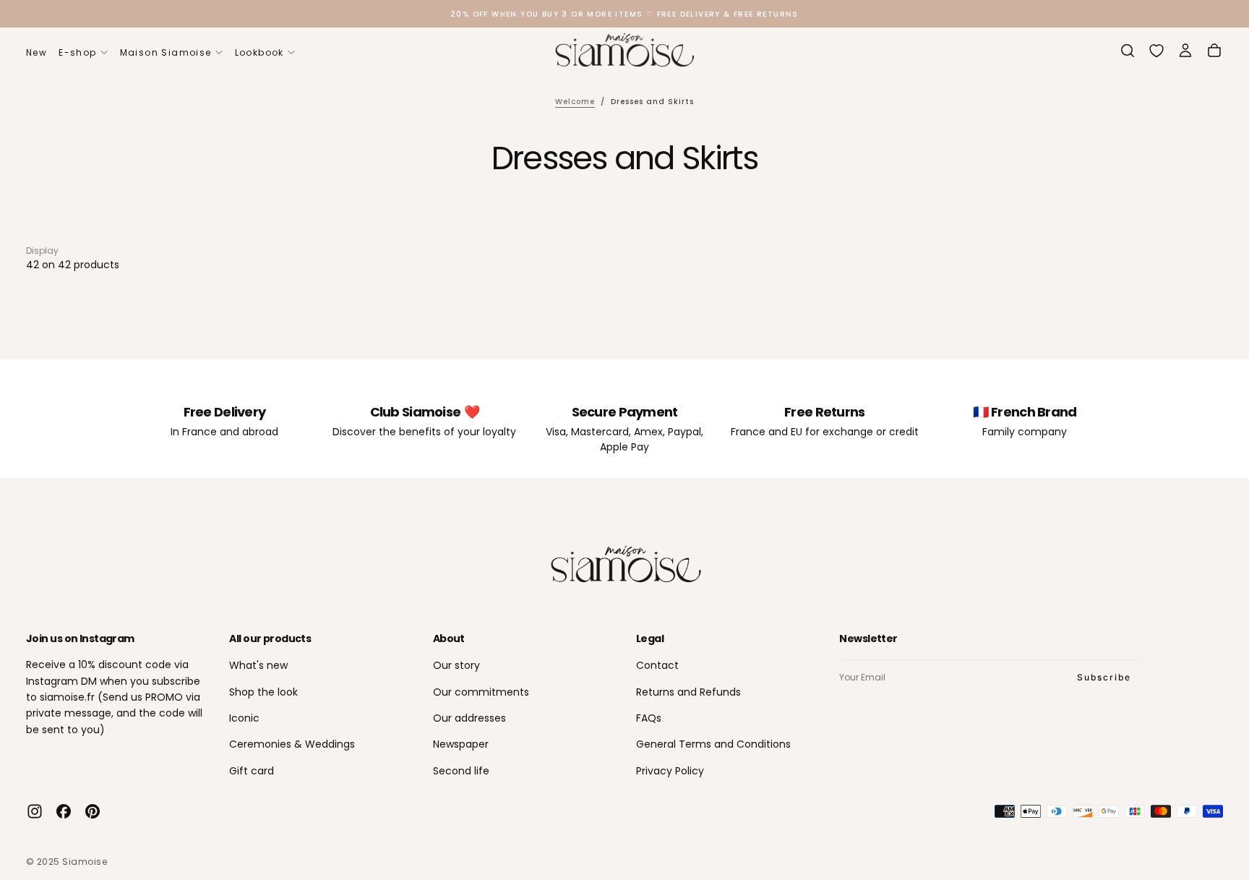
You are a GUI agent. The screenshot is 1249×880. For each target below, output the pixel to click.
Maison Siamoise (166, 52)
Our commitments (481, 692)
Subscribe (1104, 677)
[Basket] (1214, 50)
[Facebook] (63, 811)
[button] (1127, 50)
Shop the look (263, 692)
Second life (461, 771)
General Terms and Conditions (713, 744)
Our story (456, 665)
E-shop (77, 52)
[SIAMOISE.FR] (624, 565)
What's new (258, 665)
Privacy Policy (670, 771)
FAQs (648, 718)
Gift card (251, 771)
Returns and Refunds (688, 692)
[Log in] (1185, 50)
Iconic (244, 718)
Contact (657, 665)
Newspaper (461, 744)
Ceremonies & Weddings (292, 744)
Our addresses (469, 718)
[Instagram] (34, 811)
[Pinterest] (92, 811)
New (36, 52)
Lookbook (259, 52)
